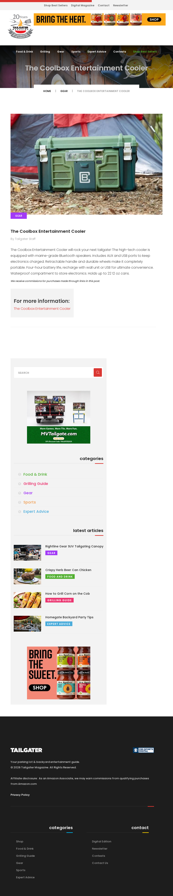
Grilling (45, 51)
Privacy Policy (20, 795)
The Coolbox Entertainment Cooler (48, 231)
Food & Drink (24, 51)
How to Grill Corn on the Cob (67, 593)
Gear (60, 51)
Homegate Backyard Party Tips (69, 617)
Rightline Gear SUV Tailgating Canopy (74, 546)
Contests (119, 51)
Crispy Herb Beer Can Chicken (68, 570)
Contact (103, 5)
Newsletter (120, 5)
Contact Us (100, 863)
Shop (19, 841)
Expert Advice (97, 51)
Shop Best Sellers (56, 5)
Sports (75, 51)
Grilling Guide (35, 483)
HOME (47, 91)
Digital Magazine (82, 5)
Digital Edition (101, 841)
